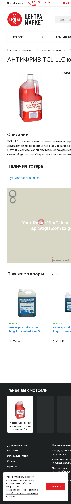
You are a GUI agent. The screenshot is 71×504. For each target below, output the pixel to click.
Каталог (27, 50)
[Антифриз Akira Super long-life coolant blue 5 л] (27, 314)
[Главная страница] (25, 19)
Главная (12, 50)
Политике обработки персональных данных (22, 493)
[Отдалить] (13, 200)
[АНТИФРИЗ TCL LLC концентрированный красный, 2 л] (20, 414)
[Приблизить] (12, 193)
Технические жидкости (50, 50)
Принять (56, 486)
